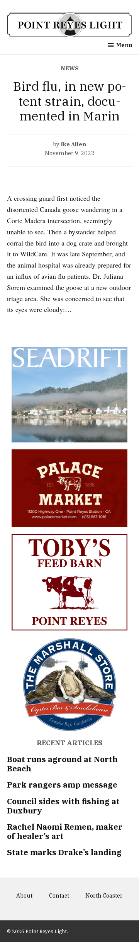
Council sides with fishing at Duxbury (63, 806)
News (70, 68)
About (24, 895)
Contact (59, 895)
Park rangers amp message (62, 784)
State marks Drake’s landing (64, 852)
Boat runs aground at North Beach (62, 764)
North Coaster (104, 895)
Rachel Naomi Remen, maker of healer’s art (64, 831)
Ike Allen (73, 144)
